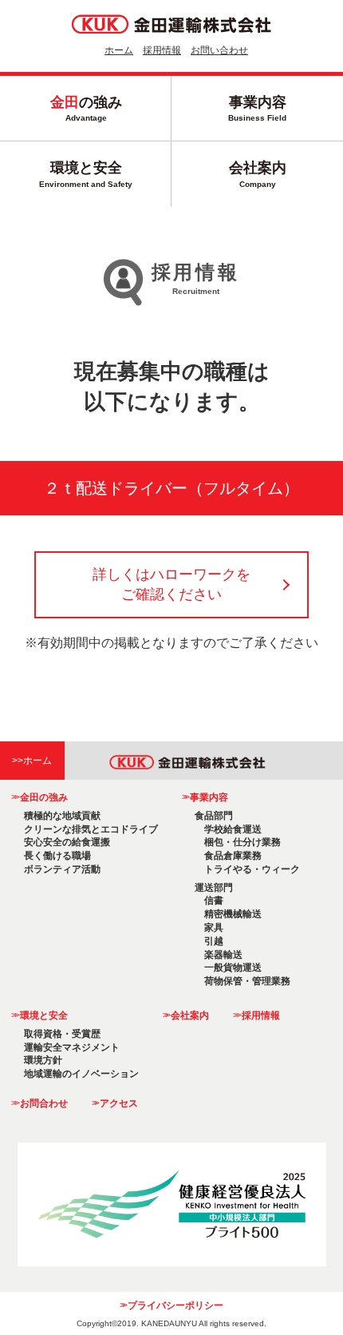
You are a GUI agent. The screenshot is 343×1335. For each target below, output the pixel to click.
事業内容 (257, 108)
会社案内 (257, 174)
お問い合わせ (219, 50)
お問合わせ (39, 1103)
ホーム (118, 50)
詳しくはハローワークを (171, 584)
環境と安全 (85, 174)
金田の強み (39, 797)
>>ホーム (32, 760)
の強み (86, 108)
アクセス (115, 1103)
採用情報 (162, 50)
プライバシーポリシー (171, 1305)
